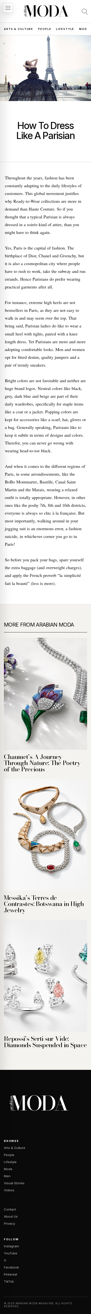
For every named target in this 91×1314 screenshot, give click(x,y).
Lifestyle (65, 29)
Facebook (11, 1267)
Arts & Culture (18, 29)
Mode (84, 29)
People (44, 29)
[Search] (85, 11)
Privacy (9, 1223)
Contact (10, 1209)
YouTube (10, 1253)
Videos (9, 1190)
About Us (11, 1216)
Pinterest (10, 1274)
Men (7, 1176)
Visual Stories (14, 1183)
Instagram (11, 1246)
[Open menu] (8, 8)
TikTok (9, 1281)
